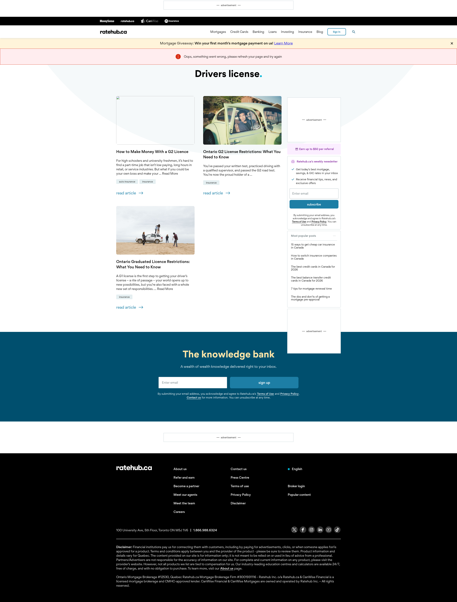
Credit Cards (239, 31)
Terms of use (240, 486)
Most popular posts (303, 235)
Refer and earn (184, 477)
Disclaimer (238, 503)
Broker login (296, 486)
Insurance (305, 31)
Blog (320, 31)
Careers (179, 512)
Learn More (283, 43)
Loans (272, 31)
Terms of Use (299, 221)
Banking (258, 31)
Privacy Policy (319, 221)
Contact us (194, 397)
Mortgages (218, 31)
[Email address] (314, 194)
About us (180, 469)
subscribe (314, 204)
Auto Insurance (127, 181)
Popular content (299, 494)
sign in (336, 31)
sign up (264, 382)
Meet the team (184, 503)
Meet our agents (185, 494)
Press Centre (240, 477)
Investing (287, 31)
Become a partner (186, 486)
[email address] (193, 382)
